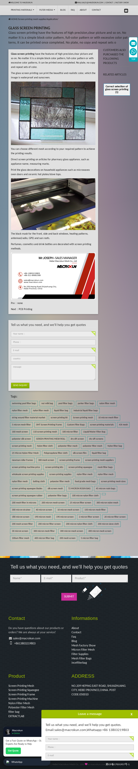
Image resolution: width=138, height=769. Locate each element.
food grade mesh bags (85, 481)
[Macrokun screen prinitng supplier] (6, 10)
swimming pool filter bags (24, 403)
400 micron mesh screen (99, 531)
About (83, 10)
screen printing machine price (26, 467)
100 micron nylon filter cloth (85, 495)
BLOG (63, 10)
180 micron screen (20, 517)
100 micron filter (70, 432)
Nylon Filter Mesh (19, 703)
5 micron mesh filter (21, 425)
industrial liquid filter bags (86, 410)
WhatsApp (16, 762)
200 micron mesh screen (53, 503)
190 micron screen (65, 517)
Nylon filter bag (115, 446)
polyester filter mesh (67, 446)
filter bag (13, 712)
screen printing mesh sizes (113, 481)
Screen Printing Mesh (21, 686)
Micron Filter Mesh (83, 649)
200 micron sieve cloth (108, 524)
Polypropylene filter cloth (55, 453)
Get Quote (13, 750)
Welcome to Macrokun (21, 3)
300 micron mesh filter (44, 531)
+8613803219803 (25, 643)
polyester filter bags (57, 495)
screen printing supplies (60, 474)
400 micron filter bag (44, 538)
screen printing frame (69, 460)
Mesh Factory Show (84, 645)
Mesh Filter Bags (82, 658)
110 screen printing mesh (45, 432)
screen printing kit (59, 417)
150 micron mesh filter (95, 510)
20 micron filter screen (115, 517)
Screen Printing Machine (23, 699)
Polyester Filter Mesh (21, 707)
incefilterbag (79, 662)
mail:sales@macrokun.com (90, 3)
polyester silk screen (21, 439)
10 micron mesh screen (68, 510)
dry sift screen (77, 439)
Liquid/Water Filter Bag (94, 432)
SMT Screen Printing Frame (49, 425)
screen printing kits (54, 467)
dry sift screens (96, 439)
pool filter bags (65, 403)
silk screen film (80, 453)
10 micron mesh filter (108, 417)
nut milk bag (47, 403)
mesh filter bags (105, 467)
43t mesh (123, 425)
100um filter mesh (20, 538)
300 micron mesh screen (71, 531)
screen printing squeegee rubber (27, 495)
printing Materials (21, 10)
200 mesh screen (67, 538)
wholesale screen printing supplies (28, 474)
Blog (74, 641)
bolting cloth (39, 481)
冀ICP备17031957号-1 (118, 764)
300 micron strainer (21, 510)
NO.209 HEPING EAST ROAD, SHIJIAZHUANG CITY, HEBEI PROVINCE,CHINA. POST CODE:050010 (99, 690)
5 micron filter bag (89, 538)
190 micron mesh (43, 517)
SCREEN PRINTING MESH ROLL (50, 439)
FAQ (73, 10)
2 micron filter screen (89, 517)
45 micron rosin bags (105, 488)
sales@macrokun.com (26, 638)
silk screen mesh (55, 488)
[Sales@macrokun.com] (133, 43)
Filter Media (46, 10)
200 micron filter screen (49, 524)
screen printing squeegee (80, 467)
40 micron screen (44, 510)
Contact (109, 3)
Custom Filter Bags (76, 425)
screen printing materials (102, 425)
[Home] (9, 19)
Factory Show (122, 3)
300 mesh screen (46, 460)
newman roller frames (22, 460)
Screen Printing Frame (21, 694)
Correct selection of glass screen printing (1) (116, 89)
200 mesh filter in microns (24, 503)
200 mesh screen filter (22, 524)
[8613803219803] (133, 51)
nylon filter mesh (107, 403)
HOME (14, 19)
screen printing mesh (22, 446)
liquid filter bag (61, 410)
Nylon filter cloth (45, 446)
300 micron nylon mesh (107, 503)
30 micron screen (20, 531)
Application (52, 19)
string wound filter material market (28, 417)
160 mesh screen (20, 432)
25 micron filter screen (80, 503)
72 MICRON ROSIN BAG (79, 488)
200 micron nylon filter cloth (79, 524)
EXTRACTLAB (16, 716)
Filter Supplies (80, 654)
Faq (74, 636)
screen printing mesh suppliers (99, 460)
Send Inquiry (20, 385)
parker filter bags (86, 403)
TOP (133, 59)
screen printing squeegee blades (27, 488)
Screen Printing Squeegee (23, 690)
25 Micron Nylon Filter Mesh (25, 453)
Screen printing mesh (83, 417)
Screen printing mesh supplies (32, 19)
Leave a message (90, 714)
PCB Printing (25, 309)
